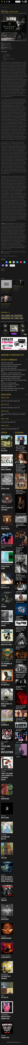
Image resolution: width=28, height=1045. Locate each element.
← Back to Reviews (5, 7)
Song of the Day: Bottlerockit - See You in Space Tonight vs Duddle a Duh (14, 380)
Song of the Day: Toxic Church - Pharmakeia (9, 366)
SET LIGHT (18, 1)
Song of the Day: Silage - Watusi (7, 362)
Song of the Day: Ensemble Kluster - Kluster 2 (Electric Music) (12, 388)
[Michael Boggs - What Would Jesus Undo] (6, 299)
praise (16, 318)
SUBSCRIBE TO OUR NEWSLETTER (12, 355)
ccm (3, 315)
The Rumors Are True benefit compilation (8, 383)
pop (12, 318)
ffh (12, 315)
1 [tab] (2, 349)
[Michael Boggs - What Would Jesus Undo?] (6, 284)
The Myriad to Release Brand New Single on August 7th (11, 376)
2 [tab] (3, 349)
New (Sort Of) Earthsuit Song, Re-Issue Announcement (11, 364)
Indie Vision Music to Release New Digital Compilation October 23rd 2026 (13, 370)
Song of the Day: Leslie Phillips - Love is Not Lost (10, 384)
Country (7, 315)
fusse (20, 1042)
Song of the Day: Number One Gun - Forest (9, 390)
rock (21, 318)
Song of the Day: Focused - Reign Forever (8, 368)
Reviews (17, 13)
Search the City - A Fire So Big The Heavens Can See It (11, 373)
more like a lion (6, 318)
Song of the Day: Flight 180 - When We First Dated (10, 378)
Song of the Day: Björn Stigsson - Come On (9, 407)
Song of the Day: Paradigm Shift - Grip (8, 386)
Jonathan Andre (12, 13)
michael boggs (18, 315)
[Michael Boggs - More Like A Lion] (18, 283)
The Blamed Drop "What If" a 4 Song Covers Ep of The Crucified (13, 374)
